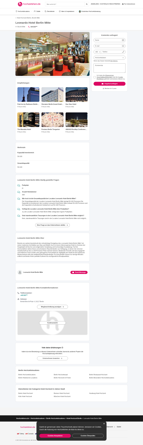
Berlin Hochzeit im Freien (62, 378)
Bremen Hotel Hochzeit (61, 393)
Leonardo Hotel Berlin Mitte (33, 272)
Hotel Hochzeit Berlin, (24, 18)
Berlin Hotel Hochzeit (25, 393)
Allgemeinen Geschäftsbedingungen (105, 76)
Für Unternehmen (129, 4)
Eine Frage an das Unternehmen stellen (51, 225)
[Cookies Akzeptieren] (104, 424)
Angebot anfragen (111, 84)
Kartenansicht (52, 323)
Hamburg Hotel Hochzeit (97, 393)
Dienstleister (51, 11)
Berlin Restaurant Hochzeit (98, 374)
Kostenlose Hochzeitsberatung (91, 11)
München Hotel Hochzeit (62, 396)
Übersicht (109, 427)
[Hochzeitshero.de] (29, 4)
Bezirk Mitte (36, 18)
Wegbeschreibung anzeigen (51, 307)
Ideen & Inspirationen (67, 11)
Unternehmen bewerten (51, 358)
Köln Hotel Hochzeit (25, 396)
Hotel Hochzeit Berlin (74, 418)
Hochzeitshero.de (22, 418)
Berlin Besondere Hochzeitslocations (101, 378)
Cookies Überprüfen (88, 436)
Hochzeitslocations (24, 11)
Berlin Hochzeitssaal (61, 374)
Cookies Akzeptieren (55, 436)
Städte (38, 11)
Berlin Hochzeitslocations (27, 374)
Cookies (98, 427)
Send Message (80, 272)
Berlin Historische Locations (27, 378)
